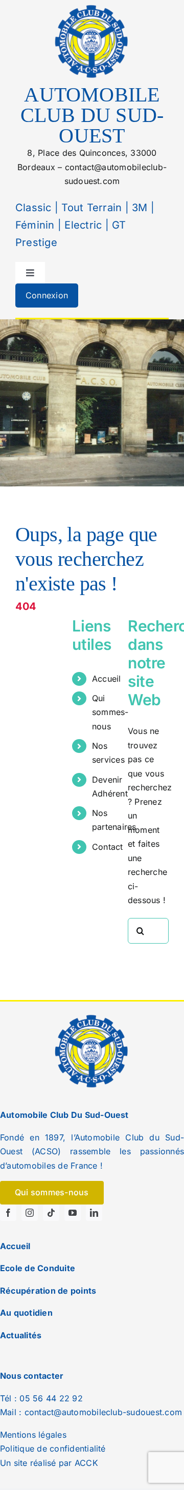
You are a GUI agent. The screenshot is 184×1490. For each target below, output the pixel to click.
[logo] (92, 7)
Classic (33, 207)
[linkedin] (94, 1213)
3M (138, 207)
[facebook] (8, 1213)
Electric (81, 225)
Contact (107, 847)
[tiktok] (51, 1213)
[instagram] (29, 1213)
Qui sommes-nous (110, 712)
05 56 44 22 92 (50, 1398)
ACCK (86, 1463)
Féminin (35, 225)
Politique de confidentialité (53, 1448)
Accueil (106, 678)
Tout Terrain (90, 207)
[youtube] (72, 1213)
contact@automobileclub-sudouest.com (103, 1412)
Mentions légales (33, 1435)
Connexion (47, 295)
